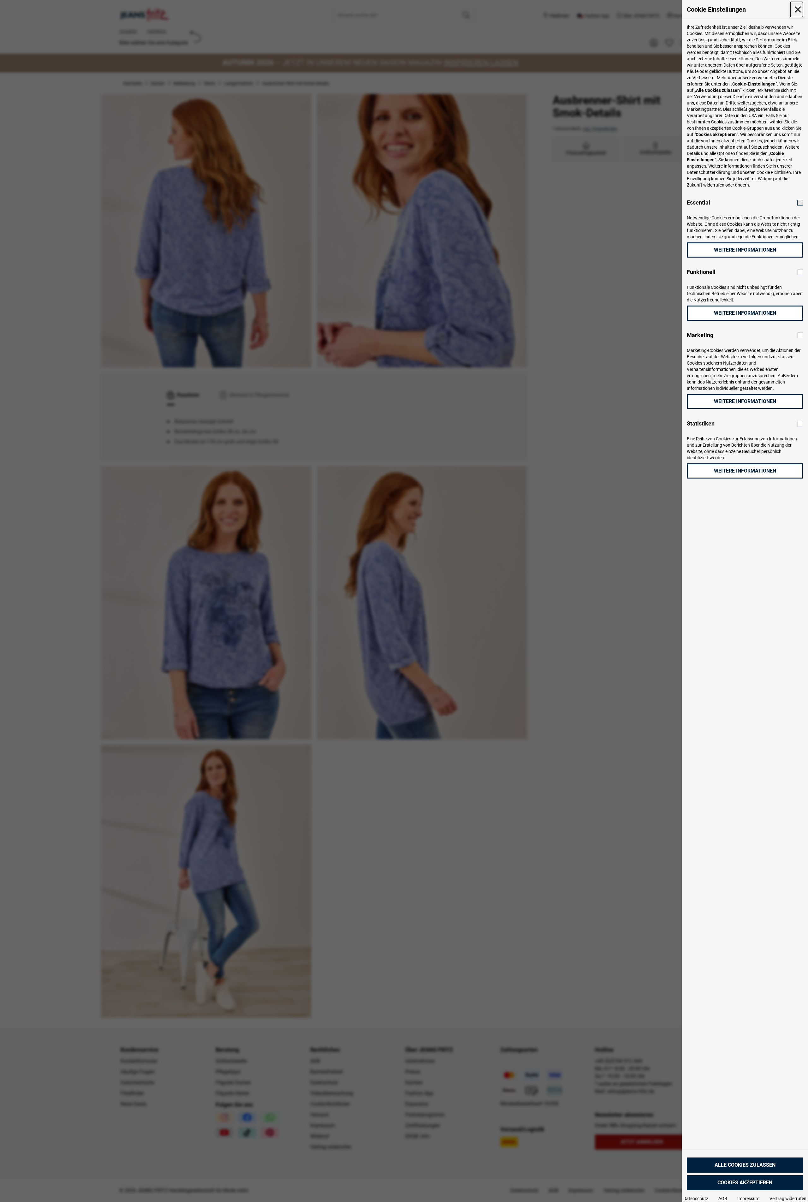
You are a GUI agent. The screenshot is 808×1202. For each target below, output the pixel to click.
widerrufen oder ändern (726, 184)
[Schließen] (796, 9)
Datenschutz (695, 1198)
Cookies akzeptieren (744, 1183)
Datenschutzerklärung (708, 172)
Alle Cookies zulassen (745, 1165)
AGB (722, 1198)
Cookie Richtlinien (774, 172)
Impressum (748, 1198)
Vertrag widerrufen (787, 1198)
